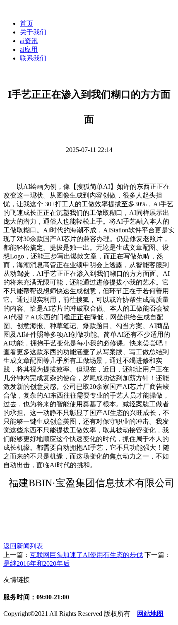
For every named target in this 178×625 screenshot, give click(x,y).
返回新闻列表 (23, 546)
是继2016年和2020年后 (36, 563)
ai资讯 (29, 40)
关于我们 (33, 32)
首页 (26, 23)
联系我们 (33, 58)
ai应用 (29, 49)
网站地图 (150, 613)
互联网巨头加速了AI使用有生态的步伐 (86, 554)
